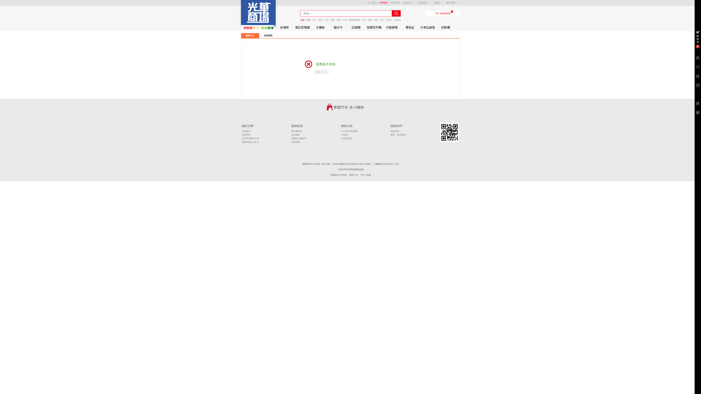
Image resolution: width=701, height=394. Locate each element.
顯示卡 (338, 27)
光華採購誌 (346, 138)
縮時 (370, 20)
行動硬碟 (392, 27)
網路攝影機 (354, 20)
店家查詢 (246, 135)
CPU (363, 20)
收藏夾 (437, 2)
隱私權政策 (296, 131)
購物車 (698, 39)
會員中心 (407, 2)
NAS (345, 20)
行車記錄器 (427, 27)
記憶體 (356, 27)
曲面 (339, 20)
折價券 (284, 27)
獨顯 (308, 20)
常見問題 (295, 142)
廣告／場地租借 (398, 135)
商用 (376, 20)
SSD (326, 20)
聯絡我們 (394, 131)
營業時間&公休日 (250, 142)
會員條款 (295, 135)
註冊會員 (383, 2)
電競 (320, 20)
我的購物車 (444, 13)
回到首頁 (395, 2)
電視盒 (409, 27)
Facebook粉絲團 (349, 131)
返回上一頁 (321, 72)
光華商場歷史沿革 (250, 138)
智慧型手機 (374, 27)
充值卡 (389, 20)
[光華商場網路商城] (258, 30)
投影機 (445, 27)
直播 (302, 20)
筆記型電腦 (302, 27)
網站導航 (451, 2)
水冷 (314, 20)
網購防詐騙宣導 (299, 138)
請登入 (374, 2)
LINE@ (344, 135)
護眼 (333, 20)
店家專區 (422, 2)
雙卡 (382, 20)
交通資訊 (246, 131)
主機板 (320, 27)
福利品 (397, 20)
